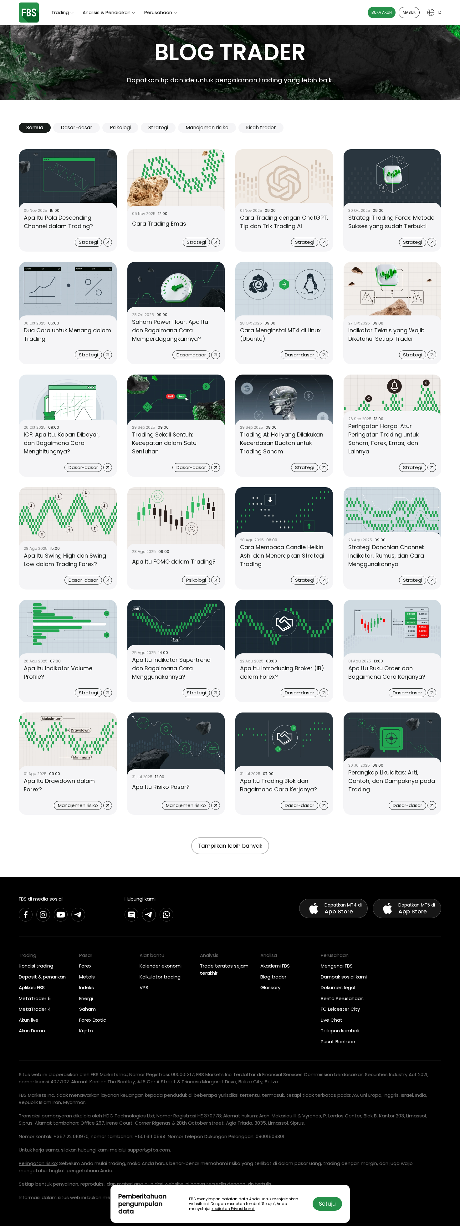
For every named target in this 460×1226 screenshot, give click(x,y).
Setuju (327, 1204)
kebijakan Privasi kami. (233, 1208)
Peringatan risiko (38, 1163)
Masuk (409, 12)
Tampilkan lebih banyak (230, 846)
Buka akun (381, 12)
